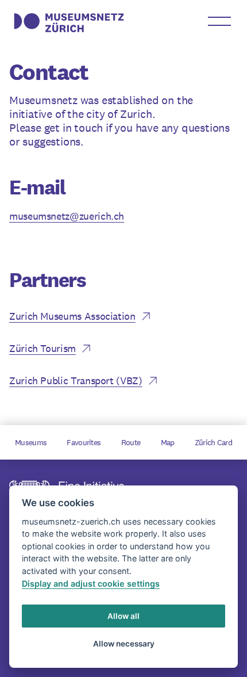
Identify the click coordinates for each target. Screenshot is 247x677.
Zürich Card (213, 442)
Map (168, 442)
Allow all (123, 616)
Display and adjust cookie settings (91, 583)
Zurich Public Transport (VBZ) (75, 380)
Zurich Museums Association (72, 316)
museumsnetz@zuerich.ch (66, 216)
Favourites (84, 442)
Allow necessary (124, 643)
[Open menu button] (219, 21)
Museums (31, 442)
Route (131, 442)
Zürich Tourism (42, 348)
